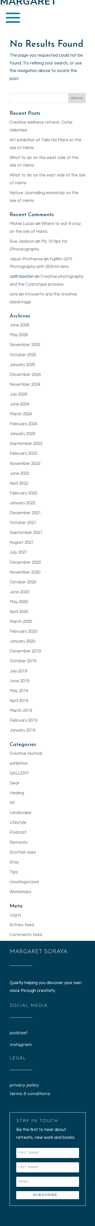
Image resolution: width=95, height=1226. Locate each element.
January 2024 (22, 434)
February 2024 (23, 424)
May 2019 (19, 691)
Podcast (18, 832)
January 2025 (22, 364)
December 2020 (25, 562)
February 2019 (23, 720)
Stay (14, 862)
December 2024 (25, 374)
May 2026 (19, 335)
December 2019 (25, 651)
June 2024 (19, 404)
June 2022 (19, 473)
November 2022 (25, 463)
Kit (12, 803)
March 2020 (21, 621)
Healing (17, 793)
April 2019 (19, 700)
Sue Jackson (22, 241)
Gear (15, 783)
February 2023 (23, 453)
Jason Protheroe (26, 259)
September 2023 (26, 443)
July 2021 (18, 552)
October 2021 (23, 522)
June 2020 (19, 592)
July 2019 (18, 671)
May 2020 (19, 602)
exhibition (19, 763)
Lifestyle (18, 822)
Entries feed (22, 925)
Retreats (19, 842)
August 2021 (22, 542)
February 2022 (23, 493)
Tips (14, 872)
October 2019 (23, 661)
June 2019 (19, 681)
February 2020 (23, 631)
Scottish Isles (23, 852)
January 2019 (22, 730)
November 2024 (25, 384)
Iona (14, 294)
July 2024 (18, 394)
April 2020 (19, 611)
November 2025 (25, 345)
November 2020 (25, 572)
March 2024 (21, 414)
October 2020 (23, 582)
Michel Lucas (22, 223)
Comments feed (26, 935)
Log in (15, 915)
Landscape (20, 812)
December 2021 (25, 513)
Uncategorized (24, 882)
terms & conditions (30, 1094)
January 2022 (22, 503)
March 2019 (21, 710)
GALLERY (19, 773)
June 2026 (19, 325)
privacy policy (24, 1085)
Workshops (20, 892)
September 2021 (26, 532)
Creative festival (26, 753)
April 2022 (19, 483)
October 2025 (23, 355)
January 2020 (22, 641)
